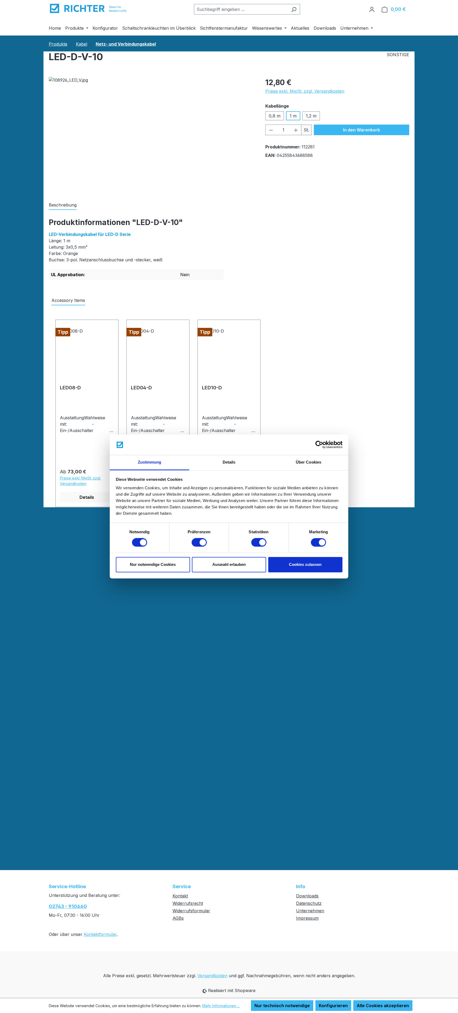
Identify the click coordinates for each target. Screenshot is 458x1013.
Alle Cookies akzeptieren (383, 1005)
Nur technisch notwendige (282, 1005)
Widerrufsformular (191, 910)
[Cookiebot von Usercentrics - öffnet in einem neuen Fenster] (319, 445)
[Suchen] (294, 9)
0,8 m (274, 115)
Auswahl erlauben (229, 564)
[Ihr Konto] (371, 9)
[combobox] (241, 9)
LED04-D (141, 387)
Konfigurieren (333, 1005)
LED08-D (70, 387)
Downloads (307, 896)
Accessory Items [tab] (68, 300)
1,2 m (311, 115)
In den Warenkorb (361, 130)
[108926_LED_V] (151, 134)
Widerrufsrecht (188, 903)
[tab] (63, 205)
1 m (293, 115)
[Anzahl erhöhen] (296, 130)
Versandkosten (212, 975)
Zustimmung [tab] (149, 462)
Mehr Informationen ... (221, 1005)
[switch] (199, 542)
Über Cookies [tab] (308, 462)
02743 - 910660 (68, 906)
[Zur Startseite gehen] (88, 8)
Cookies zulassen (305, 564)
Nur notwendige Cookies (153, 564)
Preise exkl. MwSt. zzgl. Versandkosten (304, 91)
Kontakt (180, 896)
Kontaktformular (100, 934)
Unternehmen (310, 910)
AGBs (178, 918)
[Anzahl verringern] (270, 130)
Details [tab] (229, 462)
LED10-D (212, 387)
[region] (151, 134)
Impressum (307, 918)
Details (87, 497)
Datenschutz (309, 903)
